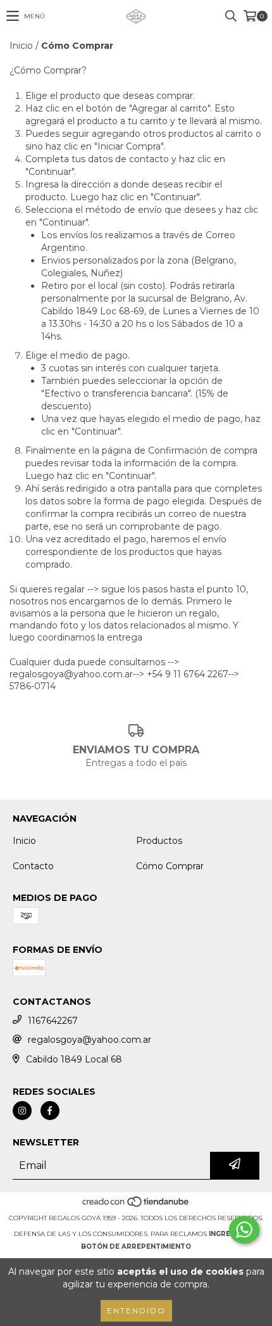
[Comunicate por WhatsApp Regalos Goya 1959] (244, 1230)
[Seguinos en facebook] (49, 1110)
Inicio (21, 45)
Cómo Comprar (170, 866)
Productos (159, 840)
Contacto (33, 866)
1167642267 (53, 1020)
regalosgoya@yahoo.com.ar (89, 1039)
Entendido (136, 1310)
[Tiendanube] (136, 1205)
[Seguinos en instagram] (22, 1110)
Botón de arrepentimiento (136, 1246)
